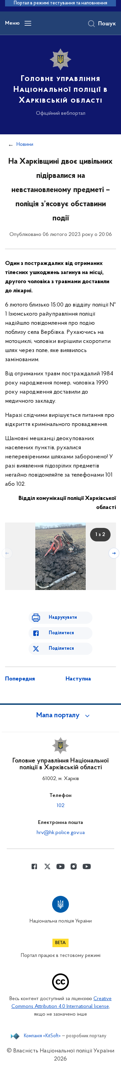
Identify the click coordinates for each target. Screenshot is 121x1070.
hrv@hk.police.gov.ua (61, 832)
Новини (24, 144)
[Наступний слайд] (114, 553)
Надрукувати (63, 617)
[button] (60, 716)
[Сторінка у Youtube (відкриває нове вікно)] (60, 866)
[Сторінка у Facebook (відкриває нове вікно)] (34, 866)
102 (61, 805)
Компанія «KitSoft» (42, 1036)
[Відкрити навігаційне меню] (28, 23)
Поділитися (61, 633)
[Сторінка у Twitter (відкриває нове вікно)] (47, 866)
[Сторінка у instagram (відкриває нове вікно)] (74, 866)
